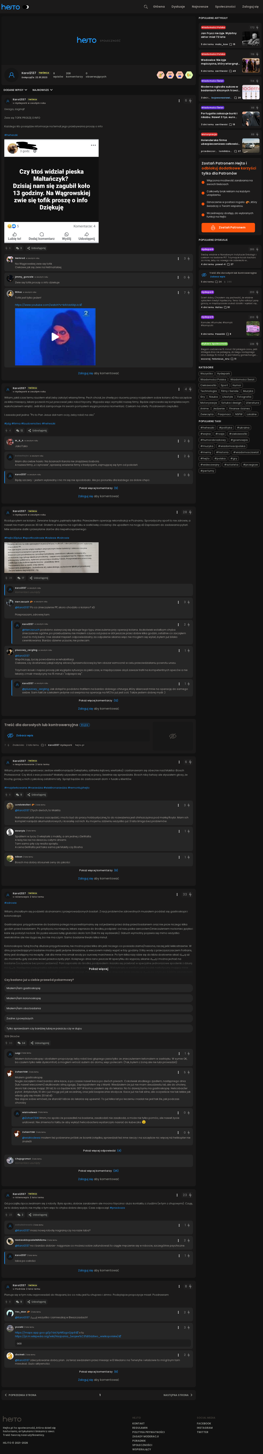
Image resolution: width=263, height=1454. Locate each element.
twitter (202, 1432)
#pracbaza (117, 1208)
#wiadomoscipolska (231, 446)
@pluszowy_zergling (35, 689)
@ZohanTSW (30, 1118)
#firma (16, 423)
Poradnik (139, 1440)
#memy (205, 452)
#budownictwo (31, 423)
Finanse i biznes (239, 408)
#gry (233, 458)
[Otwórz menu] (179, 101)
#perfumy (207, 471)
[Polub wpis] (190, 101)
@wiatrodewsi (31, 1137)
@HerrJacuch (31, 629)
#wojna (205, 434)
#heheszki (11, 135)
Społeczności (225, 7)
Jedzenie (219, 408)
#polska (220, 458)
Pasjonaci (224, 414)
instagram (205, 1428)
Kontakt (138, 1423)
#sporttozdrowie (33, 538)
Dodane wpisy (13, 90)
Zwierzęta (206, 414)
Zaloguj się (250, 7)
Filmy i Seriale (230, 391)
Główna (159, 7)
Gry (202, 397)
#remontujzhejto (79, 787)
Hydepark (223, 373)
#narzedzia (35, 787)
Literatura (252, 402)
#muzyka (206, 446)
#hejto (205, 458)
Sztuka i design (231, 402)
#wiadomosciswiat (246, 452)
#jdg (7, 423)
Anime (204, 408)
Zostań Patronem (232, 227)
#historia (222, 452)
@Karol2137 (22, 607)
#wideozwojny (209, 464)
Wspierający (141, 1449)
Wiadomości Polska (213, 379)
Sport (224, 385)
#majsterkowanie (15, 787)
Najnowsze (200, 7)
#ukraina (243, 427)
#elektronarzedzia (55, 787)
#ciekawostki (238, 434)
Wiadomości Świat (242, 379)
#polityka (225, 427)
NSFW (238, 414)
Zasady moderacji (145, 1436)
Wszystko (206, 373)
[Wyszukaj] (146, 6)
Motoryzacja (208, 402)
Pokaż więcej (98, 969)
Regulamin (140, 1428)
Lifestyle (227, 397)
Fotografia (244, 397)
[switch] (25, 7)
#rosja (219, 434)
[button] (51, 191)
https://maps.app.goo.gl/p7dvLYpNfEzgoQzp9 (45, 1332)
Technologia (208, 391)
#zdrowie (63, 538)
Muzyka (248, 391)
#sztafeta (231, 464)
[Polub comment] (188, 258)
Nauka (213, 397)
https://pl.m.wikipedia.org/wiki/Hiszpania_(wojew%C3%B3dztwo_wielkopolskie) (66, 1336)
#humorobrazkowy (213, 440)
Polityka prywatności (148, 1432)
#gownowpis (239, 440)
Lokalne (252, 414)
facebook (204, 1423)
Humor (237, 385)
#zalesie (50, 538)
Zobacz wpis (24, 735)
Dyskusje (178, 7)
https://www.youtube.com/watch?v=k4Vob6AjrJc (47, 305)
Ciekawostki (208, 385)
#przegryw (250, 464)
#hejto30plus (13, 538)
